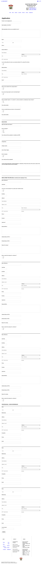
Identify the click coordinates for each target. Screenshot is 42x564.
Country (22, 211)
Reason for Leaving (5, 322)
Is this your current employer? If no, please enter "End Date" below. (12, 188)
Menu (13, 12)
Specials (16, 12)
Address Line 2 (4, 204)
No (3, 64)
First (2, 42)
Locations (19, 12)
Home (10, 12)
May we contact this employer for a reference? (9, 255)
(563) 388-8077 (32, 8)
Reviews (23, 12)
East (8, 542)
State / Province (24, 207)
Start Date (3, 184)
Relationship (4, 412)
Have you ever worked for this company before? (9, 86)
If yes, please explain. (5, 114)
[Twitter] (39, 1)
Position (3, 218)
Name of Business (5, 180)
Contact (27, 12)
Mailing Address (4, 67)
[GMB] (40, 1)
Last (13, 42)
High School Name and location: (7, 124)
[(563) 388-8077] (4, 1)
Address (3, 275)
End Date (3, 271)
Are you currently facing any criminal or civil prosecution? (11, 109)
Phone (3, 45)
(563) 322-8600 (32, 9)
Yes (3, 63)
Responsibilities (4, 226)
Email (3, 441)
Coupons (5, 547)
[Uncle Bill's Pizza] (21, 559)
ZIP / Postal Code (5, 59)
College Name (4, 141)
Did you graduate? (5, 128)
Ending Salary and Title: (5, 318)
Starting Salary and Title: (6, 236)
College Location (4, 145)
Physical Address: (5, 49)
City (2, 207)
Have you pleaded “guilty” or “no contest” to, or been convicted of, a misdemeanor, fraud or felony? (18, 99)
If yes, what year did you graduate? (7, 159)
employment (31, 12)
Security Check (4, 527)
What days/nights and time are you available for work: (10, 29)
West (8, 543)
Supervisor (4, 222)
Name (3, 39)
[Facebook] (37, 1)
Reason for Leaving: (5, 394)
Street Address (4, 52)
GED (3, 132)
